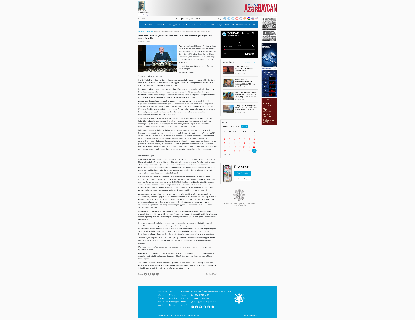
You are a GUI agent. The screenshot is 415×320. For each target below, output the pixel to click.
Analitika (193, 25)
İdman (172, 305)
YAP (213, 25)
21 (249, 147)
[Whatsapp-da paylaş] (153, 274)
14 (249, 143)
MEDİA (252, 25)
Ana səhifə (162, 291)
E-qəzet (183, 305)
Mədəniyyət (241, 25)
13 (244, 143)
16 (225, 147)
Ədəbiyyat (229, 25)
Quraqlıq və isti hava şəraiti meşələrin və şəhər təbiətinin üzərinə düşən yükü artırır (246, 107)
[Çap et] (157, 274)
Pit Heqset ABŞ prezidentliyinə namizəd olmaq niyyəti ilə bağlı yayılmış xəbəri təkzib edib (245, 82)
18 (235, 147)
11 (234, 143)
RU (253, 19)
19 (239, 147)
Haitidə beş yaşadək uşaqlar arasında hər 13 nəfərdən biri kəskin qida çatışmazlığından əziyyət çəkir (246, 95)
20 (244, 147)
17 (229, 147)
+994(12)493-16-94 (201, 295)
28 (249, 151)
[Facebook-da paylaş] (149, 274)
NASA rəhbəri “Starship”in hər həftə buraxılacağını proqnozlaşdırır (245, 68)
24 (230, 151)
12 (239, 143)
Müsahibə (204, 25)
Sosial (182, 25)
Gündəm (149, 25)
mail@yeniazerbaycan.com (205, 302)
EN (257, 19)
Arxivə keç (242, 179)
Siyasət (158, 25)
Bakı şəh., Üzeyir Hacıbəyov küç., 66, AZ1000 (212, 291)
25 (235, 151)
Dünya (219, 25)
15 (254, 143)
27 (244, 151)
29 (254, 151)
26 (240, 151)
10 (230, 143)
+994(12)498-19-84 (201, 298)
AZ (249, 19)
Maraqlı (183, 295)
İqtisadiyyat (171, 25)
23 (225, 151)
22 (254, 147)
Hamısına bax (249, 62)
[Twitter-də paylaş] (145, 274)
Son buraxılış (242, 173)
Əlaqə (219, 19)
